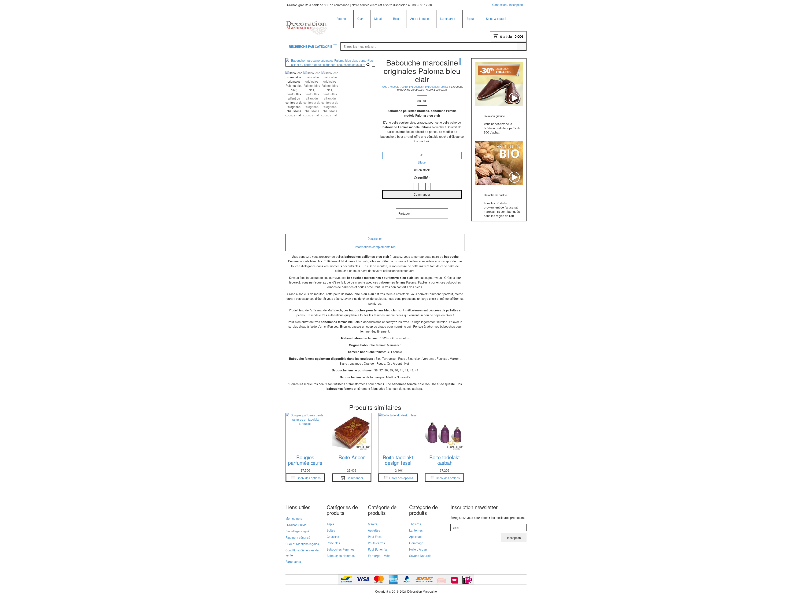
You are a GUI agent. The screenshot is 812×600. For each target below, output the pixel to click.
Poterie (341, 18)
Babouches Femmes (410, 29)
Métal (378, 18)
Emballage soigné (297, 531)
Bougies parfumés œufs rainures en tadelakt (444, 465)
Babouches (365, 29)
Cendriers (343, 51)
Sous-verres (401, 40)
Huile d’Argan (418, 549)
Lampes (445, 40)
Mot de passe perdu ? (504, 57)
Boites (341, 57)
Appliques (447, 51)
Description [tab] (375, 238)
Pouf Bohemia (377, 549)
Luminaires (447, 18)
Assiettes (416, 29)
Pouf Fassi (375, 537)
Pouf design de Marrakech (406, 37)
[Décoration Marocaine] (306, 26)
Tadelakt (342, 29)
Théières (416, 51)
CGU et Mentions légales (302, 544)
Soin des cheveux (498, 57)
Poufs (361, 35)
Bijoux (470, 18)
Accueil (394, 86)
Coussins (399, 57)
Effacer (422, 162)
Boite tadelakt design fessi (351, 459)
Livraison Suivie (295, 525)
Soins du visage (496, 51)
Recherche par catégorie (310, 46)
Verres (414, 57)
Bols (413, 34)
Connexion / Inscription (507, 5)
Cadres (398, 51)
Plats (340, 34)
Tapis (330, 524)
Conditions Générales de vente (302, 552)
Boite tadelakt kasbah (398, 459)
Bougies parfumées (453, 29)
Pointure (422, 148)
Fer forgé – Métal (379, 556)
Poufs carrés (376, 543)
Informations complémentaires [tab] (375, 247)
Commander (422, 194)
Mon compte (293, 518)
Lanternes (416, 530)
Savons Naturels (420, 556)
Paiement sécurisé (297, 537)
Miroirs (379, 29)
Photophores (449, 34)
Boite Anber (305, 457)
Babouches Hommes (410, 35)
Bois (396, 18)
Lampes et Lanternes (388, 34)
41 (422, 155)
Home (384, 86)
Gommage (416, 543)
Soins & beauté (496, 18)
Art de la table (419, 18)
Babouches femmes (437, 86)
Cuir (360, 18)
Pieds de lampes (451, 57)
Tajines (341, 40)
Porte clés (473, 29)
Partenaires (293, 561)
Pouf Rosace (404, 56)
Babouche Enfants (408, 41)
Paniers (363, 41)
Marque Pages (476, 34)
